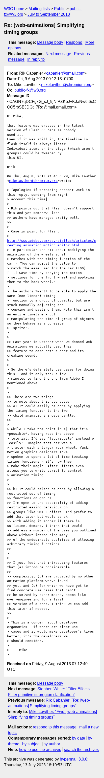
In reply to (36, 59)
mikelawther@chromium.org (66, 84)
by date (78, 738)
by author (51, 744)
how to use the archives (40, 749)
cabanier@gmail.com (65, 73)
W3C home (14, 9)
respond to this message (54, 727)
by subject (31, 744)
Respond (74, 42)
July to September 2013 (49, 14)
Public (59, 9)
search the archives (81, 749)
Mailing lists (39, 9)
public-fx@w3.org (30, 90)
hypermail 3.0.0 (73, 759)
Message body (50, 42)
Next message (58, 54)
